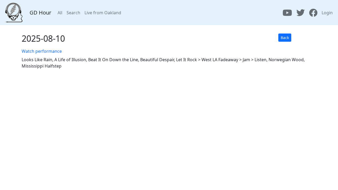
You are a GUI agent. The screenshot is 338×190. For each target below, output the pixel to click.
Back (285, 37)
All (60, 13)
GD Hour (40, 12)
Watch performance (42, 51)
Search (73, 13)
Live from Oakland (102, 13)
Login (327, 13)
